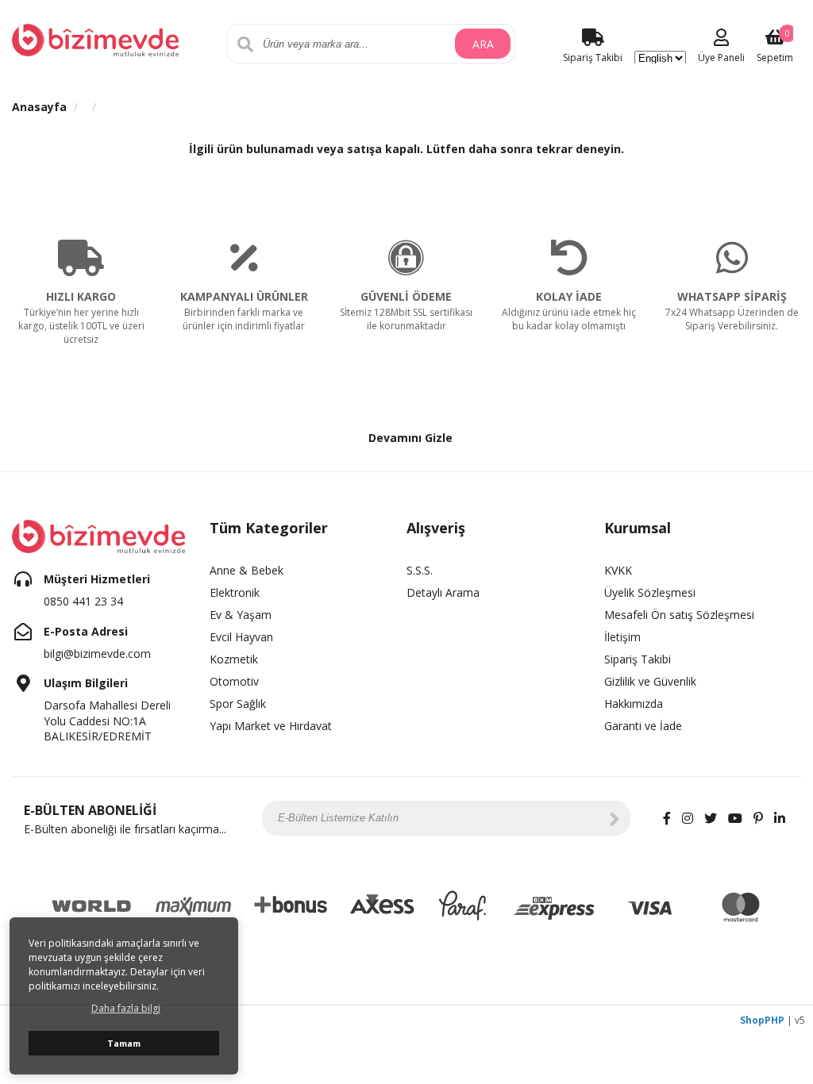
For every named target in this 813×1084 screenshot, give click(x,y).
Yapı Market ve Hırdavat (271, 725)
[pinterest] (758, 818)
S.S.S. (419, 570)
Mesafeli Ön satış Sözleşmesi (679, 614)
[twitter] (710, 818)
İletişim (622, 636)
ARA (483, 44)
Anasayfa (39, 106)
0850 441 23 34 (83, 601)
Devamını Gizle (410, 437)
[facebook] (667, 818)
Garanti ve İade (643, 725)
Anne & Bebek (246, 570)
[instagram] (687, 818)
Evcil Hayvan (241, 636)
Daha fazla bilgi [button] (125, 1008)
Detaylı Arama (443, 592)
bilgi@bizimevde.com (97, 653)
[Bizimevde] (95, 38)
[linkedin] (779, 818)
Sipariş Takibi (637, 659)
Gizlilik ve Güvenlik (650, 681)
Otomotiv (234, 681)
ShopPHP (762, 1020)
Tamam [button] (124, 1043)
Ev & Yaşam (241, 614)
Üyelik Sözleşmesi (649, 592)
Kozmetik (234, 659)
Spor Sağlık (238, 703)
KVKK (618, 570)
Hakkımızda (633, 703)
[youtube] (735, 818)
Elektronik (235, 592)
